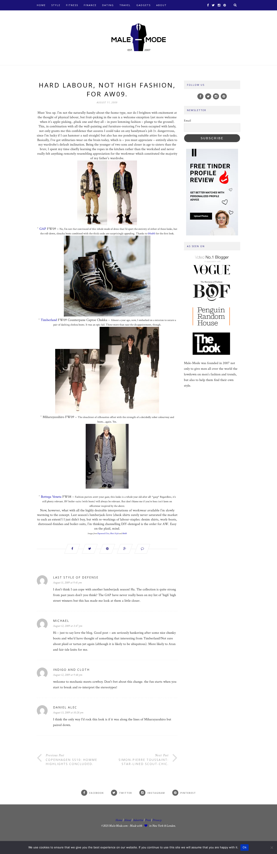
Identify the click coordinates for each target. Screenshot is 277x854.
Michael (61, 621)
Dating (108, 5)
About (161, 5)
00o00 (151, 233)
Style (55, 5)
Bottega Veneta (51, 496)
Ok (244, 847)
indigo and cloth (71, 670)
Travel (125, 5)
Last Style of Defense (75, 577)
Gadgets (143, 5)
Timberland (49, 320)
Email (187, 121)
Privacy (157, 820)
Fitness (72, 5)
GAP (42, 229)
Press (148, 820)
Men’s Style (114, 533)
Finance (90, 5)
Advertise (138, 820)
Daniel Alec (65, 707)
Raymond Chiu (103, 533)
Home (41, 5)
